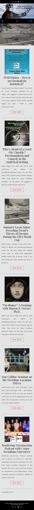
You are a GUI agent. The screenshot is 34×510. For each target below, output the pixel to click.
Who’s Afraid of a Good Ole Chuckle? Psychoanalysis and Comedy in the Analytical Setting (17, 155)
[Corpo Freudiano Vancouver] (17, 10)
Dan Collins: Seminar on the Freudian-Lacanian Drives (17, 380)
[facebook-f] (13, 1)
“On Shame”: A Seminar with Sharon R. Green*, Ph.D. (17, 308)
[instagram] (20, 1)
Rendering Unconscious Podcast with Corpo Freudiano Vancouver (17, 448)
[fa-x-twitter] (15, 1)
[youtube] (18, 1)
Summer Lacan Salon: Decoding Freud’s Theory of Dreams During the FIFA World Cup (17, 233)
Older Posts (8, 492)
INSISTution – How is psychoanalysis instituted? (17, 81)
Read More (17, 112)
